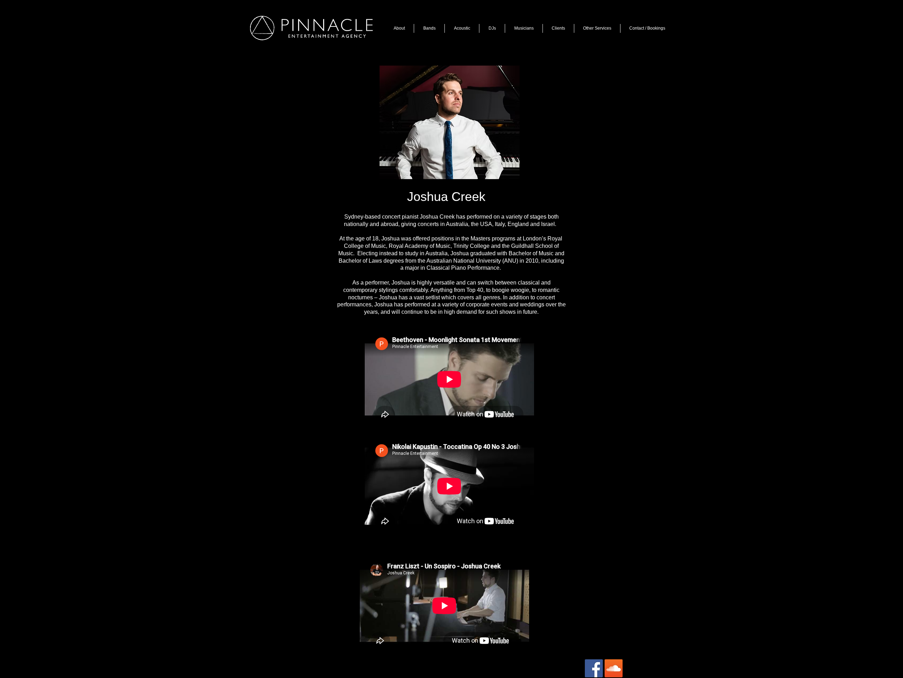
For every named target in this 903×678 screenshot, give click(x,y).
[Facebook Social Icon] (594, 668)
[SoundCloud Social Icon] (614, 668)
